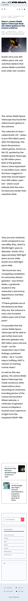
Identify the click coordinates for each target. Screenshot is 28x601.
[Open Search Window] (2, 9)
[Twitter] (19, 9)
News (5, 541)
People (6, 545)
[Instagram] (22, 9)
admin (10, 16)
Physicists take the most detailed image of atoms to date (10, 472)
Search (22, 519)
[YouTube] (24, 9)
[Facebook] (17, 9)
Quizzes (6, 548)
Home (3, 31)
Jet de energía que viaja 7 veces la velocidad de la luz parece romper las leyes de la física (17, 492)
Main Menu (6, 4)
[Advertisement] (14, 93)
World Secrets (12, 17)
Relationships (7, 551)
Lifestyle (6, 538)
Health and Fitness (9, 535)
